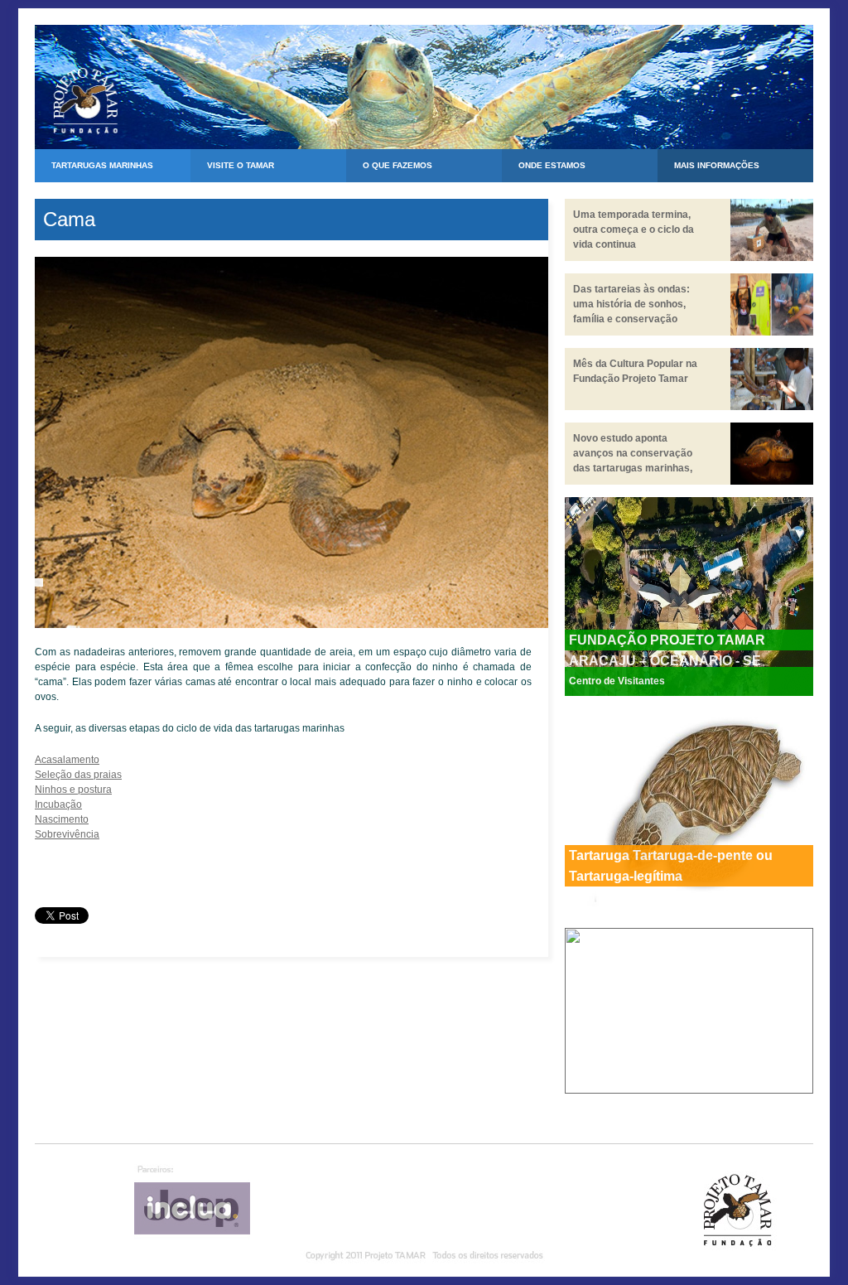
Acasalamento (67, 760)
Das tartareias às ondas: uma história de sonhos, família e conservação (631, 304)
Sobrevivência (67, 834)
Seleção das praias (78, 774)
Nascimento (62, 819)
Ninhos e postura (73, 789)
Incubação (58, 804)
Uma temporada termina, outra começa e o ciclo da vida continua (633, 229)
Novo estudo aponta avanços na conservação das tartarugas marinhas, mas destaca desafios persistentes (632, 468)
